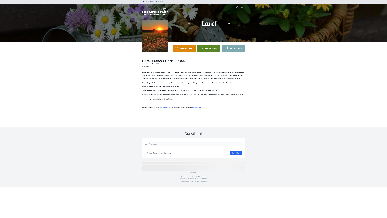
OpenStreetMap (195, 182)
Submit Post (236, 153)
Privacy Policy (188, 178)
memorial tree (166, 107)
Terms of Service (199, 178)
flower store (196, 107)
